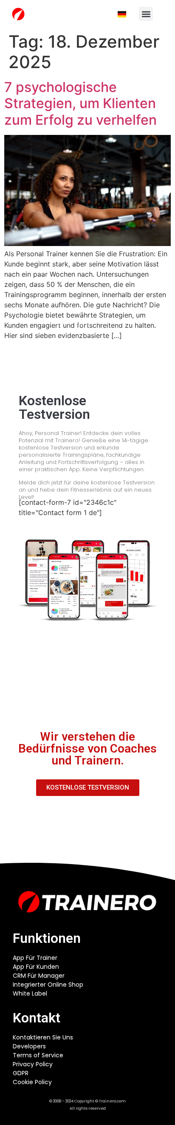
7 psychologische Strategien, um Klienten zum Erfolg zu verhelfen (80, 103)
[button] (146, 14)
